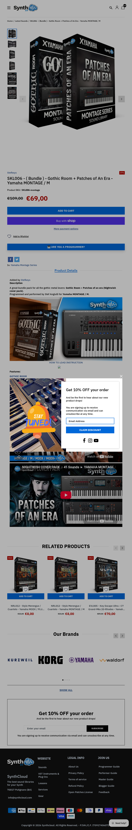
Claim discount (90, 430)
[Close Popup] (121, 376)
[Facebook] (84, 440)
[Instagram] (90, 440)
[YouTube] (96, 440)
